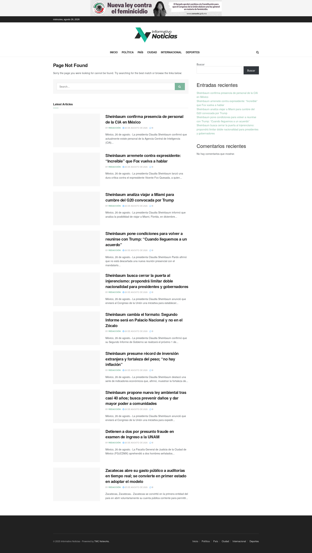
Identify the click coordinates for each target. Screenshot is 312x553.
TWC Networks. (101, 541)
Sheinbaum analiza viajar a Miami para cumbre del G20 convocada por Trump (139, 197)
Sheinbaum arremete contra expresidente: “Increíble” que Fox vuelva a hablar (143, 158)
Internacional (171, 52)
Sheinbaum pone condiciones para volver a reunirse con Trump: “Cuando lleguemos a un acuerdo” (146, 238)
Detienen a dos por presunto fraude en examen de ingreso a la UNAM (139, 434)
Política (128, 52)
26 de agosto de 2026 (136, 127)
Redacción (115, 127)
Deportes (193, 52)
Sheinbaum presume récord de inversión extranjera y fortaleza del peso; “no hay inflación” (142, 358)
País (140, 52)
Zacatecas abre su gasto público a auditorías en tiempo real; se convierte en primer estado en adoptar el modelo (145, 475)
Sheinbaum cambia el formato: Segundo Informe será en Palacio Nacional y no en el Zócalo (143, 319)
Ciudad (152, 52)
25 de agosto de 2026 (136, 487)
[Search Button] (180, 86)
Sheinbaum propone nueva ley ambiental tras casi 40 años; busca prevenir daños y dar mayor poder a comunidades (145, 397)
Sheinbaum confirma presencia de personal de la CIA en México (144, 119)
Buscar (201, 64)
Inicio (114, 52)
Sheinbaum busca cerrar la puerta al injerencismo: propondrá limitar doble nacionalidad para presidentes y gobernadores (146, 280)
